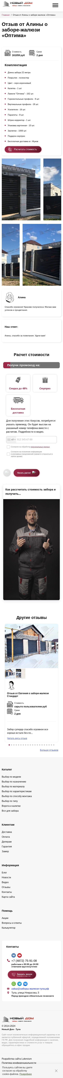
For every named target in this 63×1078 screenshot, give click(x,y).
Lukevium (27, 1059)
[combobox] (11, 439)
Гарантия (7, 846)
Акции (5, 918)
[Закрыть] (56, 1070)
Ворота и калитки (11, 806)
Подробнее (25, 1074)
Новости (6, 877)
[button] (9, 745)
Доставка (7, 832)
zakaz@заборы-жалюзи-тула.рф (30, 988)
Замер (5, 851)
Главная (6, 15)
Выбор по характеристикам (17, 791)
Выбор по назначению (14, 781)
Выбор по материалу (13, 786)
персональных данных (40, 447)
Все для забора (10, 811)
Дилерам (7, 841)
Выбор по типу (10, 801)
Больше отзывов (49, 750)
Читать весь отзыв (17, 738)
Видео (5, 882)
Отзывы (6, 887)
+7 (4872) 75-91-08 (24, 960)
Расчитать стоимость (25, 149)
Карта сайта (8, 897)
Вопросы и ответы (12, 923)
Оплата (6, 837)
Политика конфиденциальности (19, 1063)
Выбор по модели (11, 777)
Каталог (7, 769)
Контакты (7, 892)
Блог (4, 872)
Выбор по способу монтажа (17, 796)
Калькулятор (8, 928)
